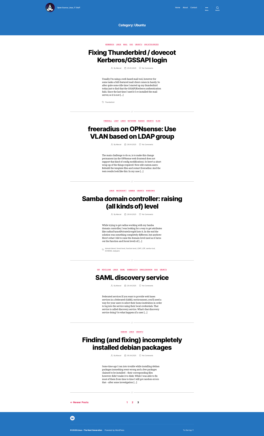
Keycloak (106, 270)
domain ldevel (110, 248)
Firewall (108, 121)
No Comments (147, 68)
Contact (193, 7)
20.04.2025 (131, 286)
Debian (124, 332)
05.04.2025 (131, 355)
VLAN (158, 121)
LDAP (116, 121)
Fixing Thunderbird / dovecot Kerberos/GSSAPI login (132, 56)
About (185, 7)
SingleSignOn (146, 270)
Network (132, 121)
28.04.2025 (131, 144)
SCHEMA (108, 251)
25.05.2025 (131, 68)
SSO (131, 44)
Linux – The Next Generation (89, 430)
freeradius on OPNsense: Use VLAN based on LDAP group (132, 132)
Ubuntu (138, 44)
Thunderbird (109, 102)
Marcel (118, 68)
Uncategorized (151, 44)
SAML (122, 270)
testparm (116, 251)
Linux (118, 44)
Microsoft (121, 191)
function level (131, 248)
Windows (150, 191)
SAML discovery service (132, 277)
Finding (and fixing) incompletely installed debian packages (132, 343)
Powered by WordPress (114, 430)
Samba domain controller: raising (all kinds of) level (132, 202)
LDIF (143, 248)
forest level (121, 248)
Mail (125, 44)
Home (177, 7)
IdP (98, 270)
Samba (132, 191)
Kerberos (109, 44)
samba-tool (150, 248)
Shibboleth (132, 270)
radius (141, 121)
